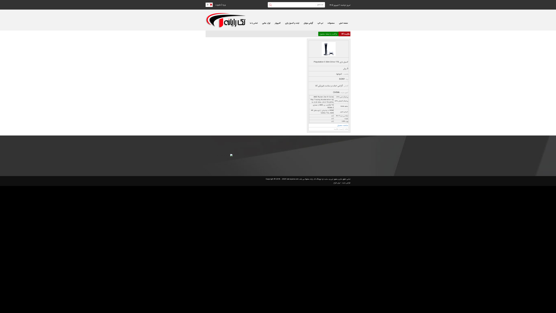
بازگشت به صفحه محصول (328, 34)
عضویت (218, 4)
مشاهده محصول (342, 125)
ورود (224, 4)
